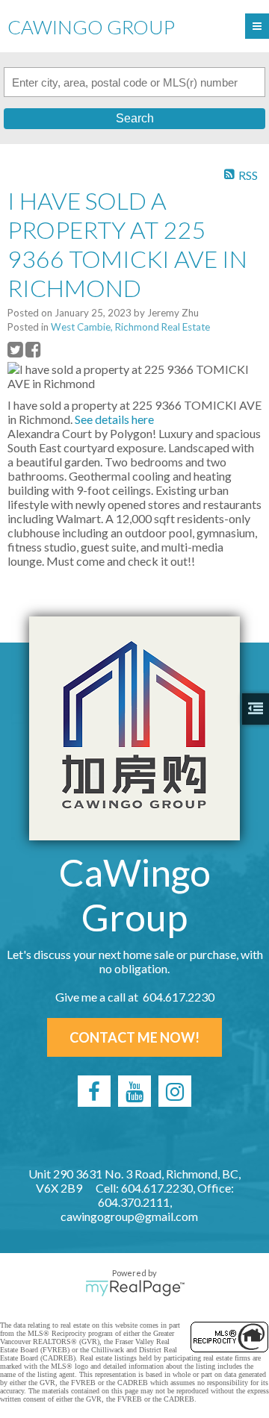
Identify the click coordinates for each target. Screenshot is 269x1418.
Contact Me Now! (134, 1037)
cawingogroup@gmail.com (129, 1216)
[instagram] (174, 1091)
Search (135, 118)
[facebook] (94, 1091)
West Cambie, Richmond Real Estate (130, 327)
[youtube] (134, 1091)
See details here (114, 419)
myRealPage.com (134, 1288)
